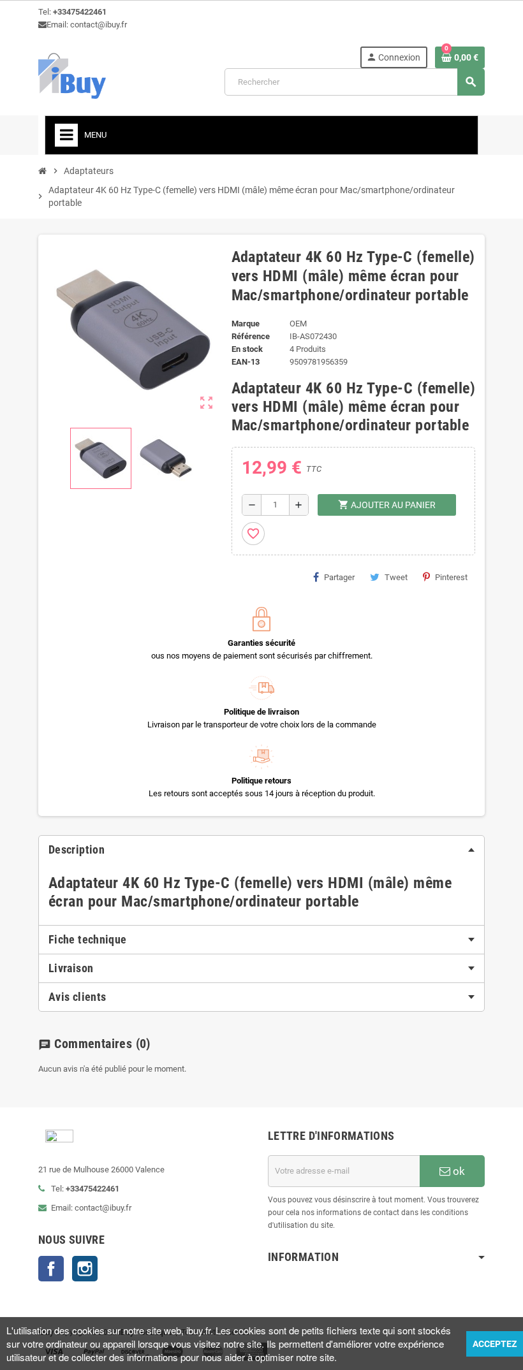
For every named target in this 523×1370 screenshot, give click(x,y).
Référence (251, 336)
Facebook (51, 1268)
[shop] (72, 75)
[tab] (261, 850)
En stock (247, 349)
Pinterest (451, 577)
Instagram (85, 1268)
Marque (246, 323)
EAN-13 (246, 362)
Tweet (396, 577)
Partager (339, 577)
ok (457, 1171)
